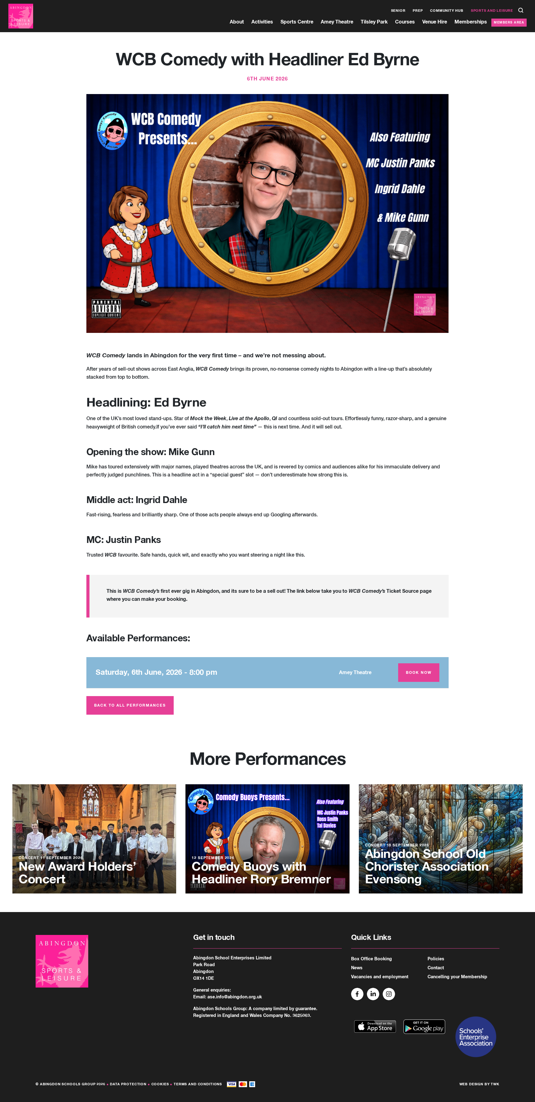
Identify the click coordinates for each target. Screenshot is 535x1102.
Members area (509, 22)
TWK (495, 1084)
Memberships (471, 21)
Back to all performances (130, 706)
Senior (398, 10)
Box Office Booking (371, 959)
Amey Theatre (337, 21)
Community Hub (446, 10)
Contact (436, 968)
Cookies (160, 1084)
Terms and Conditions (198, 1084)
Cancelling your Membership (457, 977)
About (237, 21)
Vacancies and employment (379, 977)
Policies (436, 959)
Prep (418, 10)
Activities (262, 21)
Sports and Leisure (492, 10)
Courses (405, 21)
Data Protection (128, 1084)
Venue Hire (434, 21)
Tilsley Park (374, 21)
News (357, 968)
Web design (471, 1084)
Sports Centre (297, 21)
